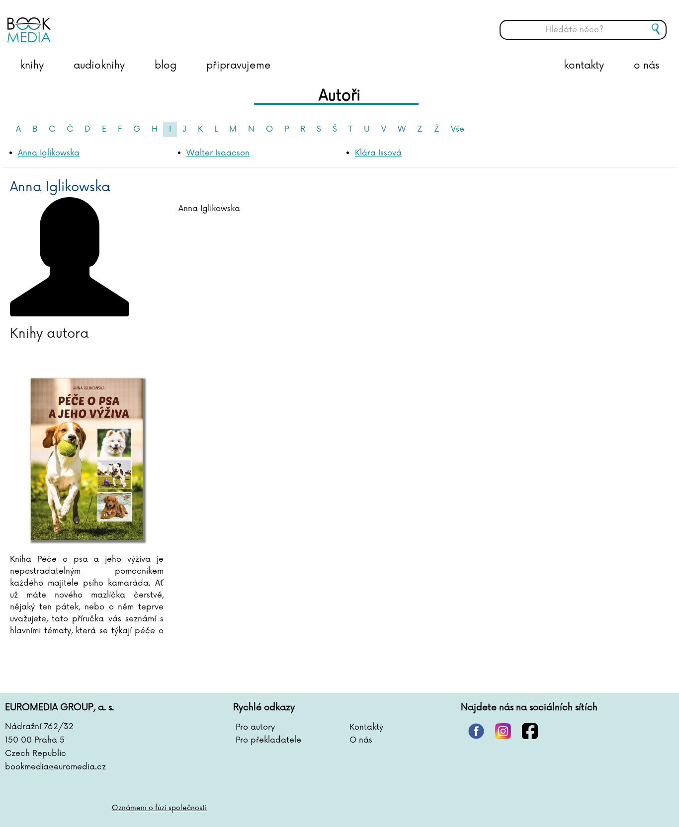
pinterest (476, 731)
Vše (457, 129)
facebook (530, 731)
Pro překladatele (268, 740)
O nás (360, 740)
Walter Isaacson (218, 153)
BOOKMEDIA (106, 22)
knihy (32, 66)
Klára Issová (378, 153)
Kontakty (366, 727)
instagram (503, 731)
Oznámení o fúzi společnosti (159, 808)
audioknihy (99, 66)
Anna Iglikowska (49, 153)
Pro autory (255, 727)
